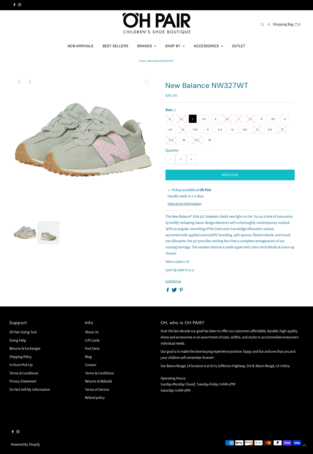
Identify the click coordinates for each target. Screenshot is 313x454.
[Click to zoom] (146, 81)
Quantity (172, 150)
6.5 (227, 118)
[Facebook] (14, 5)
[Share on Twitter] (175, 291)
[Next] (29, 81)
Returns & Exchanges (24, 349)
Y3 (209, 140)
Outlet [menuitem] (239, 46)
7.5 (250, 118)
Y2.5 (196, 140)
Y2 (183, 140)
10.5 (195, 129)
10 (182, 129)
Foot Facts (92, 349)
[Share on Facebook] (168, 291)
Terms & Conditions (23, 373)
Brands (145, 46)
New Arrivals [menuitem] (80, 46)
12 (232, 129)
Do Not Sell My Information (29, 390)
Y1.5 (171, 140)
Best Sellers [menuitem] (115, 46)
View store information (184, 204)
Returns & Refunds (98, 381)
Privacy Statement (22, 381)
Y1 (282, 129)
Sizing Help (17, 340)
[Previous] (19, 81)
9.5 (170, 129)
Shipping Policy (20, 357)
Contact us (173, 281)
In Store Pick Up (21, 365)
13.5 (270, 129)
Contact (90, 365)
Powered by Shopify (25, 445)
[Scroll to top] (304, 445)
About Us (92, 332)
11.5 (220, 129)
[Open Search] (262, 24)
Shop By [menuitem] (173, 46)
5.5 (204, 118)
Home (142, 61)
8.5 (273, 118)
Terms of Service (97, 390)
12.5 (245, 129)
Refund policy (95, 398)
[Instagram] (19, 5)
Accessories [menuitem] (207, 46)
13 (257, 129)
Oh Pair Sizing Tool (23, 332)
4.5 (181, 118)
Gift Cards (92, 340)
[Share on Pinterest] (181, 291)
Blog (88, 357)
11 (208, 129)
